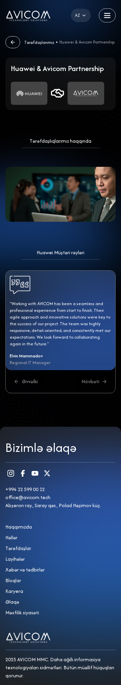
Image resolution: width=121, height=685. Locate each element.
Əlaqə (12, 601)
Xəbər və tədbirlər (25, 569)
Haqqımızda (18, 526)
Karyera (14, 591)
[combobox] (81, 15)
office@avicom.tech (27, 497)
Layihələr (15, 558)
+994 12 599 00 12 (25, 489)
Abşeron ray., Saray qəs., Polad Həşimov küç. (53, 505)
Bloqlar (13, 580)
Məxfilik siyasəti (22, 612)
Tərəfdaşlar (18, 548)
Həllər (11, 537)
